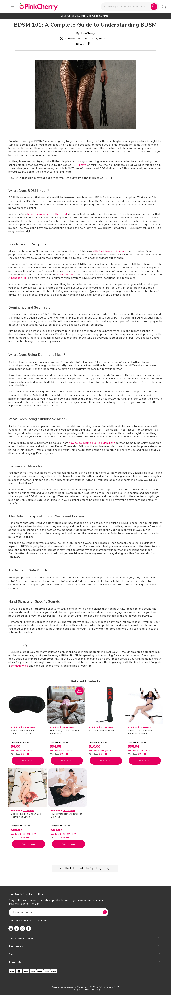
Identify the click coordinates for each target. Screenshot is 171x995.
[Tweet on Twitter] (93, 44)
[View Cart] (164, 7)
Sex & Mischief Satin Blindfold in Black (23, 732)
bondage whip (19, 666)
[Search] (154, 6)
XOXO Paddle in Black (102, 730)
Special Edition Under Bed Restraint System (26, 815)
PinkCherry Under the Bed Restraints (65, 732)
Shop (11, 954)
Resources (15, 946)
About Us (14, 962)
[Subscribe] (104, 912)
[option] (85, 16)
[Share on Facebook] (88, 44)
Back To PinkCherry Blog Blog (87, 868)
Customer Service (20, 938)
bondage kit (18, 278)
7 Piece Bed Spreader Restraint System (140, 732)
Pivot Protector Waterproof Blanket (66, 815)
